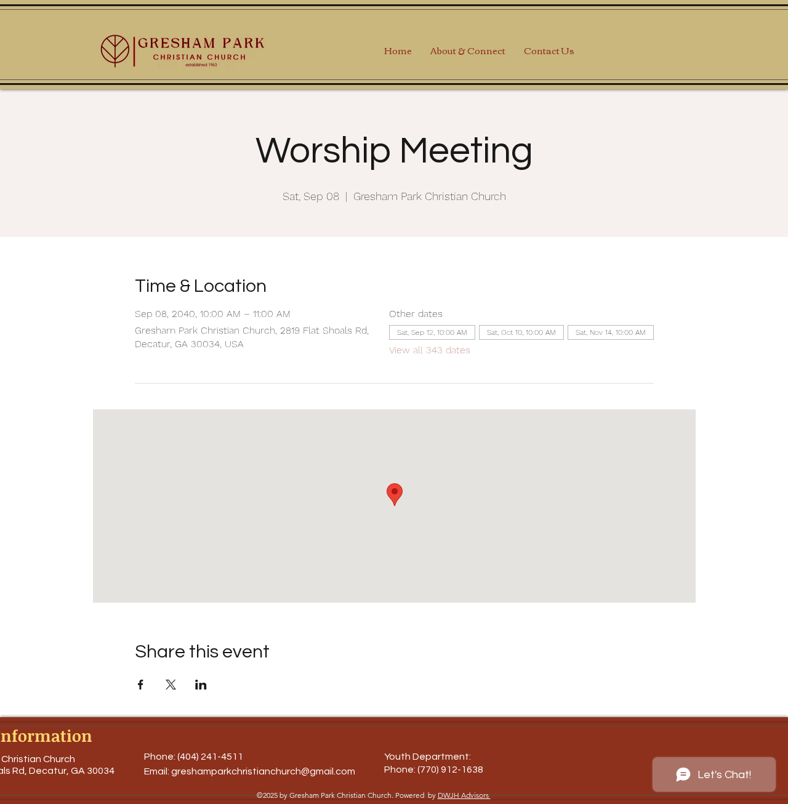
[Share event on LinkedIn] (201, 684)
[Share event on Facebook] (141, 684)
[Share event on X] (171, 684)
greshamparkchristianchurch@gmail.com (263, 771)
